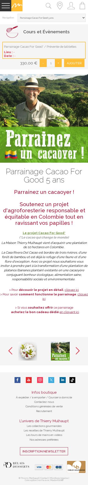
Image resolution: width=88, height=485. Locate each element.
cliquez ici (72, 290)
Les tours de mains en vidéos (44, 435)
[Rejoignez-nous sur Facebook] (17, 380)
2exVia (41, 480)
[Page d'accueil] (17, 10)
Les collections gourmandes (44, 426)
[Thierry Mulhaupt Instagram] (40, 380)
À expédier (23, 397)
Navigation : (8, 18)
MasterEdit (56, 480)
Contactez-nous (44, 402)
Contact (44, 478)
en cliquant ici (69, 312)
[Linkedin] (62, 380)
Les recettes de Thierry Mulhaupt (44, 430)
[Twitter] (51, 380)
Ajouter (74, 63)
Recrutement (44, 411)
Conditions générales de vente (44, 406)
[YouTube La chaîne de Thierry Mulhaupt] (29, 380)
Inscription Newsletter (44, 451)
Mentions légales (59, 478)
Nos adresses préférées (44, 439)
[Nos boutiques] (59, 10)
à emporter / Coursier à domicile (51, 397)
